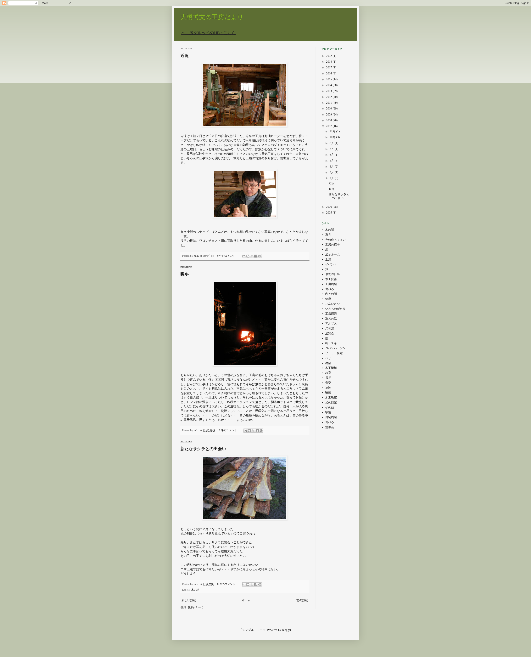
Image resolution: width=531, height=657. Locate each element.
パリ (328, 358)
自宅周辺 (331, 417)
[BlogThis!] (248, 256)
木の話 (195, 589)
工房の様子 (332, 244)
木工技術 (331, 279)
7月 (332, 149)
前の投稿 (302, 600)
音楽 (328, 382)
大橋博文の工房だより (212, 16)
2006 (329, 206)
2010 (329, 108)
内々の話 (331, 293)
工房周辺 (331, 284)
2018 (329, 61)
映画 (328, 392)
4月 (332, 166)
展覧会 (329, 333)
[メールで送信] (244, 256)
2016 (329, 73)
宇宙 (328, 412)
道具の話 (331, 318)
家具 (328, 234)
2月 (332, 178)
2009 (329, 114)
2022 (329, 55)
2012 (329, 96)
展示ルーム (332, 254)
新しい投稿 (188, 600)
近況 (184, 55)
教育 (328, 372)
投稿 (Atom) (195, 607)
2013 (329, 91)
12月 (333, 131)
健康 (328, 298)
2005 (329, 212)
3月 (332, 172)
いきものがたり (335, 308)
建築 (328, 363)
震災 (328, 377)
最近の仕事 (332, 274)
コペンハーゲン (335, 348)
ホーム (246, 600)
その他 (329, 407)
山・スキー (332, 343)
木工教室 (331, 397)
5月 (332, 160)
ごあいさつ (332, 303)
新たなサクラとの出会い (203, 448)
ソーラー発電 (334, 353)
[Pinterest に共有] (260, 256)
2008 (329, 120)
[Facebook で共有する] (256, 256)
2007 (329, 126)
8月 (332, 143)
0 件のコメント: (227, 255)
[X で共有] (252, 256)
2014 (329, 85)
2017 (329, 67)
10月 (333, 137)
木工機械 (331, 367)
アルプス (331, 323)
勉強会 (329, 427)
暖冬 (184, 274)
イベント (331, 264)
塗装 (328, 387)
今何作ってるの (335, 239)
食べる (329, 289)
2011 (329, 102)
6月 (332, 154)
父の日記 (331, 402)
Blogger (286, 629)
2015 (329, 79)
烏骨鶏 (329, 328)
